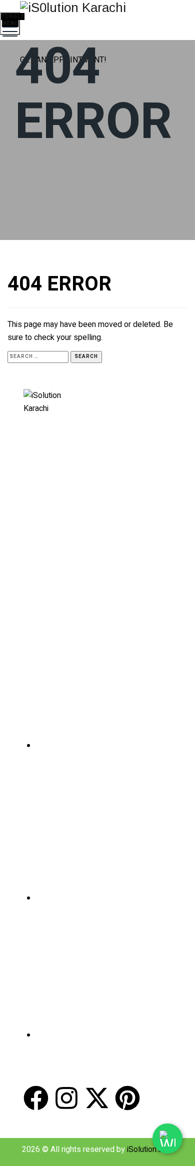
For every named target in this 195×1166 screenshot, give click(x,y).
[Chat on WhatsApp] (167, 1139)
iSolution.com (150, 1150)
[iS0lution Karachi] (96, 7)
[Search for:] (38, 356)
